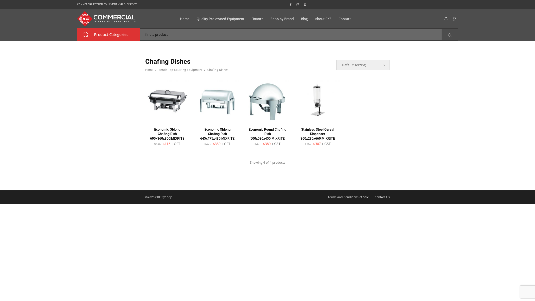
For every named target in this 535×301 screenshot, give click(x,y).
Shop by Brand (282, 19)
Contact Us (382, 197)
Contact (345, 19)
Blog (304, 19)
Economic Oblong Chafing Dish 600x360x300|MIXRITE (167, 134)
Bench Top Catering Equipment (180, 70)
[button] (167, 121)
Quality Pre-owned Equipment (220, 19)
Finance (257, 19)
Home (185, 19)
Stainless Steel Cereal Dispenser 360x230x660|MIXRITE (318, 134)
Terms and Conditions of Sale (348, 197)
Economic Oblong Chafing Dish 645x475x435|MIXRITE (217, 134)
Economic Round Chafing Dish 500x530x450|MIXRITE (267, 134)
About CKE (323, 19)
